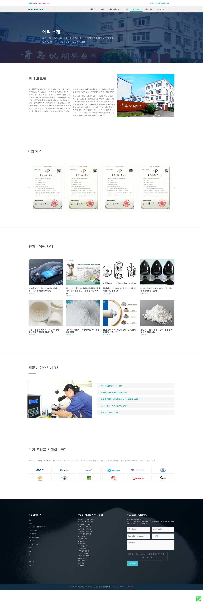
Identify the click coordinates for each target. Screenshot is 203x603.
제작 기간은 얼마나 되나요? (111, 386)
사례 (102, 9)
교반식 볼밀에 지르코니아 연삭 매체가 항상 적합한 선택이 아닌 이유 (45, 331)
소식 (126, 9)
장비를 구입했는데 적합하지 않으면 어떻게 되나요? (120, 399)
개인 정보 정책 (129, 587)
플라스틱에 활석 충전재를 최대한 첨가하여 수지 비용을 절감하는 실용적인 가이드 (83, 290)
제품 (91, 9)
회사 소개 (136, 9)
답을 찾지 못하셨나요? (109, 412)
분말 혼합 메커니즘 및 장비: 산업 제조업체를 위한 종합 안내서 (120, 289)
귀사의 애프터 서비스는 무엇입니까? (114, 406)
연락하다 (148, 9)
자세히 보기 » (32, 293)
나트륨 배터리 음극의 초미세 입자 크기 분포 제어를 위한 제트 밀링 (45, 289)
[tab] (135, 385)
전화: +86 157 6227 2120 (159, 3)
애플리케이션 (114, 9)
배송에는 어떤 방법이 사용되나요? (114, 392)
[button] (146, 95)
